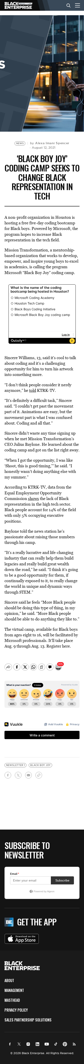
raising (41, 537)
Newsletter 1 (15, 765)
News (20, 143)
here (65, 646)
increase (44, 234)
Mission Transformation (26, 250)
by (49, 143)
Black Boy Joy (40, 765)
